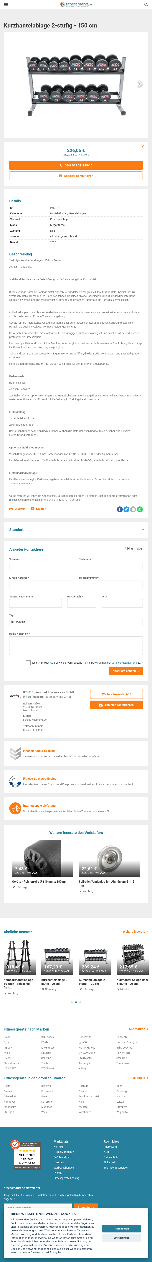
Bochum (83, 1085)
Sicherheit (109, 1162)
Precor (7, 1058)
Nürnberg (121, 1106)
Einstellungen (122, 1237)
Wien (44, 1112)
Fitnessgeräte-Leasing (66, 1178)
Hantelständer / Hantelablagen (68, 213)
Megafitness (57, 224)
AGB (52, 662)
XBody (82, 1068)
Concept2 (122, 1037)
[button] (146, 5)
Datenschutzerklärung (124, 662)
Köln (81, 1101)
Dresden (83, 1091)
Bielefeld (46, 1085)
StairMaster (85, 1058)
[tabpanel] (20, 966)
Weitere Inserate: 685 (116, 694)
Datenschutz (111, 1157)
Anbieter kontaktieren (78, 176)
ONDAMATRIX (87, 1052)
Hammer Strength (126, 1042)
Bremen (8, 1091)
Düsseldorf (10, 1096)
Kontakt (58, 1146)
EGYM (44, 1042)
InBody (8, 1047)
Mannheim (10, 1106)
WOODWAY (47, 1068)
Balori (7, 1037)
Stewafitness (11, 1063)
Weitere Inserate (134, 931)
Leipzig (120, 1101)
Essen (44, 1096)
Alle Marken (137, 1029)
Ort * (104, 596)
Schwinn (46, 1058)
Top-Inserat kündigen (116, 1167)
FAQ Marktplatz (63, 1157)
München (46, 1106)
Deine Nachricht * (19, 633)
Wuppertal (122, 1112)
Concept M (85, 1037)
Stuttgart (9, 1112)
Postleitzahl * (75, 596)
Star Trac (121, 1058)
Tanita (45, 1063)
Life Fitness (47, 1047)
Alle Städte (137, 1078)
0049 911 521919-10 (78, 165)
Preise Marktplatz (64, 1151)
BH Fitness (47, 1037)
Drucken (20, 509)
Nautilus (46, 1052)
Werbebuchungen (64, 1167)
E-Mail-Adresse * (19, 577)
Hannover (9, 1101)
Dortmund (47, 1091)
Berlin (7, 1085)
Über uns (59, 1162)
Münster (83, 1106)
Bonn (119, 1085)
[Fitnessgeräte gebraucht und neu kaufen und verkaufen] (76, 4)
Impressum (110, 1146)
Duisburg (121, 1091)
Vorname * (15, 559)
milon (7, 1052)
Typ (11, 615)
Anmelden (84, 1207)
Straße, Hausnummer (21, 596)
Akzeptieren (122, 1228)
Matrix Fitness (87, 1047)
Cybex (7, 1042)
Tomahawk (122, 1063)
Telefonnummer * (89, 577)
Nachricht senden (124, 671)
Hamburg (121, 1096)
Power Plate (123, 1052)
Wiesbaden (85, 1112)
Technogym (85, 1063)
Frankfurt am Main (89, 1096)
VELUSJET (10, 1068)
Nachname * (86, 559)
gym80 (83, 1042)
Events (58, 1172)
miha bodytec (124, 1047)
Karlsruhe (46, 1101)
